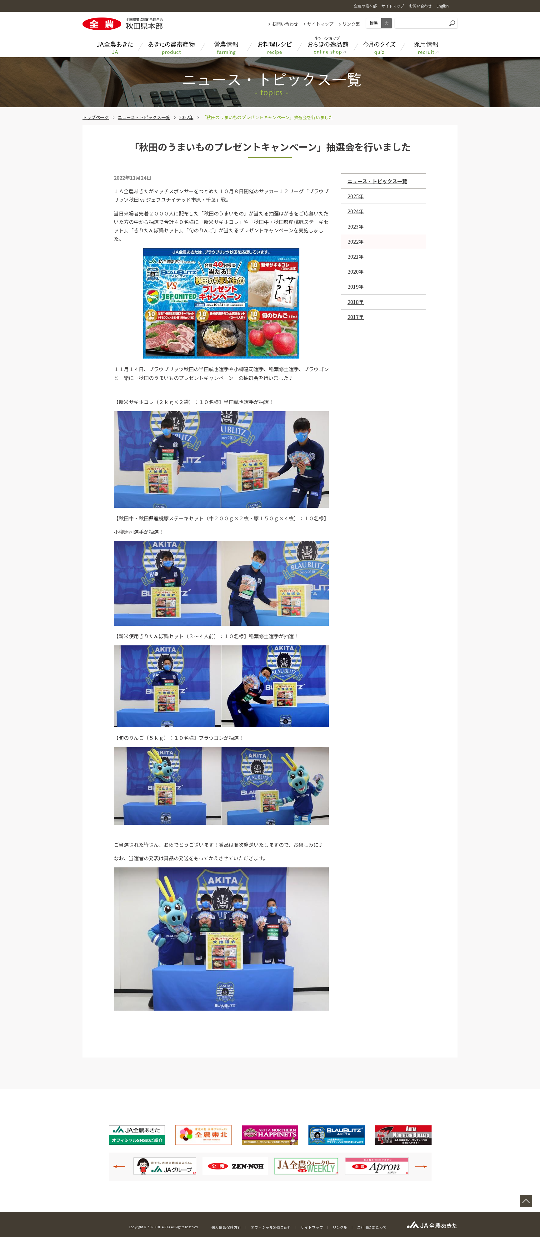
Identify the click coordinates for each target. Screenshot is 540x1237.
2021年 (356, 256)
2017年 (356, 317)
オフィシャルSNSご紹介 (271, 1227)
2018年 (356, 301)
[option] (164, 1166)
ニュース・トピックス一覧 (144, 117)
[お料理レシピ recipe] (275, 45)
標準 (373, 23)
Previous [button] (122, 1166)
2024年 (356, 211)
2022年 (186, 117)
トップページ (95, 117)
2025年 (356, 196)
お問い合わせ (285, 24)
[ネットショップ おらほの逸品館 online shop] (328, 45)
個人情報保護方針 (226, 1227)
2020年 (356, 271)
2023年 (356, 226)
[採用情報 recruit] (426, 45)
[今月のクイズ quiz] (379, 45)
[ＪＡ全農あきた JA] (115, 45)
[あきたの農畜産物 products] (171, 45)
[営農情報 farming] (226, 45)
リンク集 (351, 24)
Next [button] (418, 1166)
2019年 (356, 286)
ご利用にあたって (372, 1227)
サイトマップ (320, 24)
